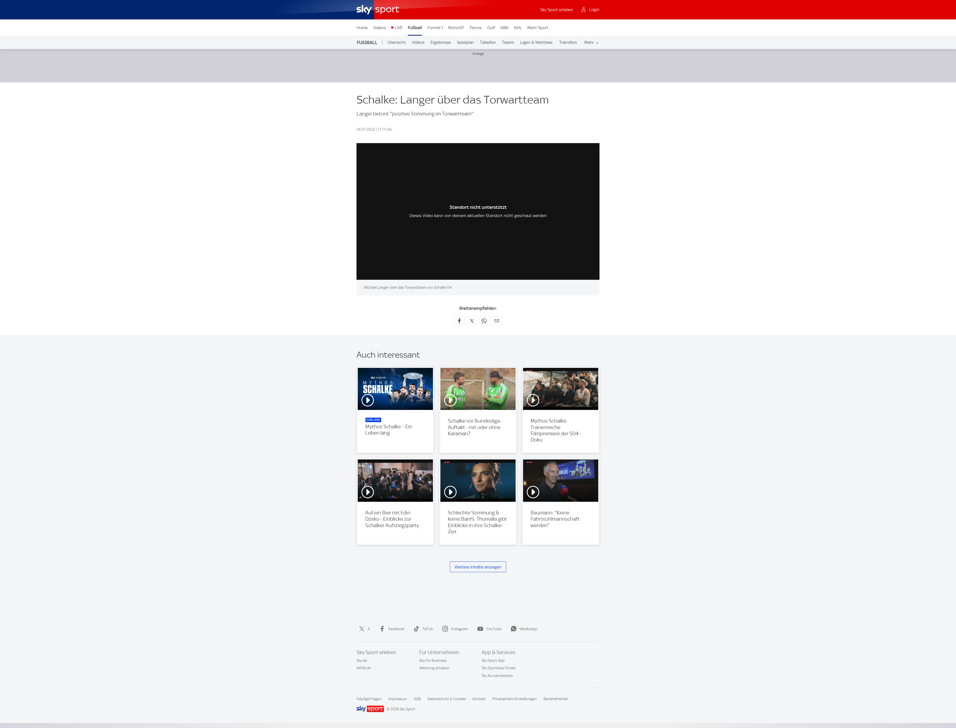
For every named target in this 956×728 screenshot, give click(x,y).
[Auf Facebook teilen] (459, 320)
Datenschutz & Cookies (446, 699)
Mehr (589, 42)
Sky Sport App (493, 660)
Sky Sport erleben (556, 9)
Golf (491, 27)
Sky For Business (432, 660)
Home (362, 27)
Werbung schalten (434, 668)
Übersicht (396, 42)
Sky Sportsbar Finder (499, 668)
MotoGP (456, 27)
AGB (417, 699)
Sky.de (362, 660)
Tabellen (488, 42)
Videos (379, 27)
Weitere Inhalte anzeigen (478, 566)
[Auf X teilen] (472, 320)
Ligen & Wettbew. (536, 42)
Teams (508, 42)
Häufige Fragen (369, 699)
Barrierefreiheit (555, 699)
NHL (518, 27)
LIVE (399, 27)
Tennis (475, 27)
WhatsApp (528, 629)
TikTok (427, 629)
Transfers (568, 42)
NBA (504, 27)
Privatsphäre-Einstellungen (514, 699)
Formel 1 (435, 27)
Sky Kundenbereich (497, 675)
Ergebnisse (440, 42)
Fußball (415, 27)
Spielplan (465, 42)
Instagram (459, 629)
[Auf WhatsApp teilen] (484, 320)
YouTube (493, 629)
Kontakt (479, 699)
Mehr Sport (537, 27)
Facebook (396, 629)
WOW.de (364, 668)
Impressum (397, 699)
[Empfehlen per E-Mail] (497, 320)
